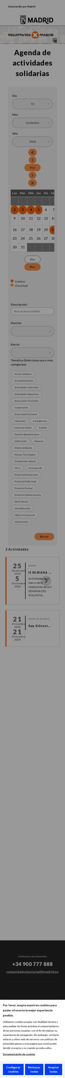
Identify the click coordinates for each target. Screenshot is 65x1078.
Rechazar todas (34, 1069)
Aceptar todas (53, 1069)
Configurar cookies (13, 1069)
